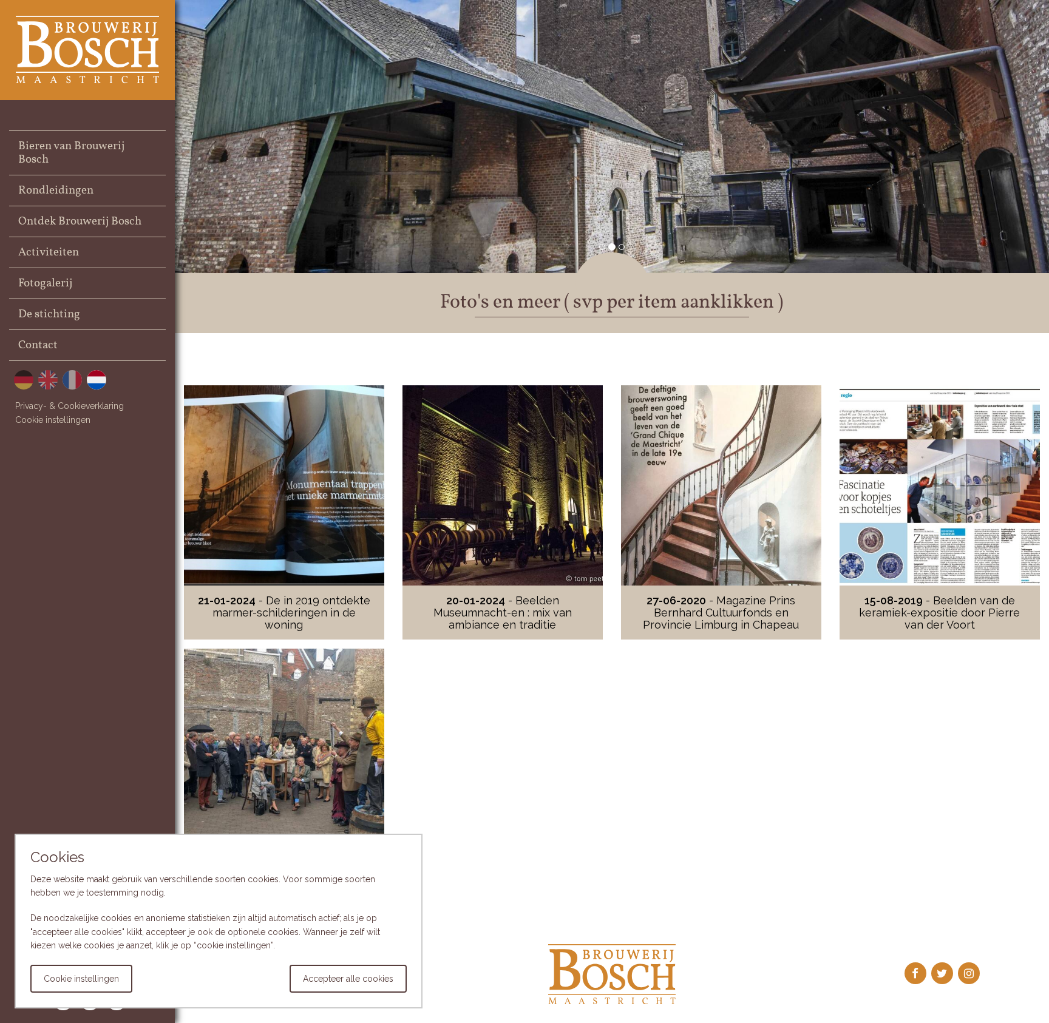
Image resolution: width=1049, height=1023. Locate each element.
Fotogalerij (45, 283)
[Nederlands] (96, 379)
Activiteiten (48, 252)
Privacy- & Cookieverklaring (69, 406)
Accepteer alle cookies (348, 979)
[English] (48, 379)
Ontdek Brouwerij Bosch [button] (79, 221)
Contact (38, 345)
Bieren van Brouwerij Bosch (71, 152)
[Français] (72, 379)
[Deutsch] (23, 379)
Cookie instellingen (52, 420)
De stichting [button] (49, 314)
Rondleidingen (55, 190)
